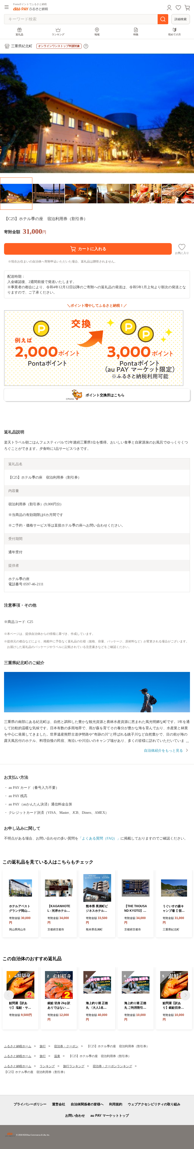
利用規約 (115, 1104)
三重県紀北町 (21, 46)
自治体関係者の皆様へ (87, 1104)
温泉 (57, 1056)
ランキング (58, 34)
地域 (97, 34)
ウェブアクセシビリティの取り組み (154, 1104)
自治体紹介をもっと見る (163, 750)
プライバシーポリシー (30, 1104)
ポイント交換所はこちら (105, 395)
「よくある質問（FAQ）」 (99, 838)
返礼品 (19, 34)
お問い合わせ (75, 1115)
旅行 (43, 1046)
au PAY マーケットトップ (109, 1115)
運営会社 (58, 1104)
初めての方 (174, 34)
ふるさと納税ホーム (17, 1046)
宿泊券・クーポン (66, 1046)
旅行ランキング (73, 1066)
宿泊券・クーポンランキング (112, 1066)
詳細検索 (181, 19)
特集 (135, 34)
